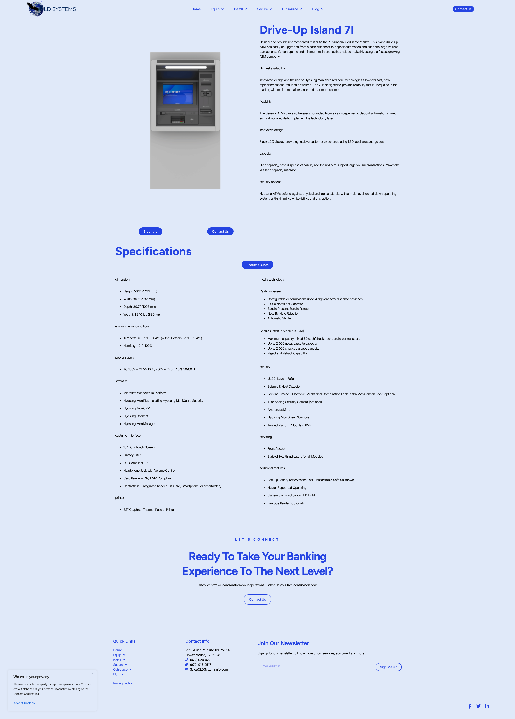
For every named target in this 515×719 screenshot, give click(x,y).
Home (196, 9)
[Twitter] (478, 706)
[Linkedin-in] (487, 706)
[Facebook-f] (470, 706)
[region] (52, 690)
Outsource (290, 9)
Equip (215, 9)
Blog (315, 9)
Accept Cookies (24, 703)
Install (238, 9)
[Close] (92, 673)
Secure (262, 9)
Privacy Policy (123, 683)
